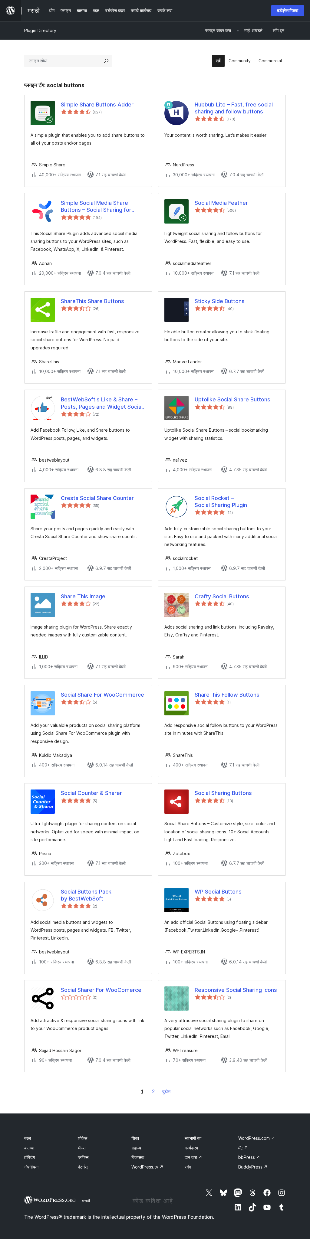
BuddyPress (253, 1166)
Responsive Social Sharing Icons (236, 990)
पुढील (166, 1091)
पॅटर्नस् (82, 1166)
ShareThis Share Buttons (92, 301)
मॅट (243, 1147)
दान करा (193, 1157)
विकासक (137, 1157)
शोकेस (82, 1138)
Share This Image (83, 596)
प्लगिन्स (83, 1157)
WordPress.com (256, 1138)
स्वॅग (188, 1166)
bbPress (249, 1157)
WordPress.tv (147, 1166)
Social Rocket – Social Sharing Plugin (221, 501)
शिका (135, 1138)
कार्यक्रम (191, 1147)
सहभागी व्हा (193, 1138)
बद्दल (27, 1138)
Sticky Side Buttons (220, 301)
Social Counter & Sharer (91, 793)
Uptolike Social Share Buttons (232, 399)
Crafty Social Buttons (222, 596)
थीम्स (81, 1147)
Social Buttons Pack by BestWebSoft (86, 895)
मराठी (86, 1200)
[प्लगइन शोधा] (106, 61)
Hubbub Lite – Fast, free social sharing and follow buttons (234, 108)
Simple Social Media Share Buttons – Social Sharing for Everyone (96, 207)
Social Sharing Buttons (223, 793)
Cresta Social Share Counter (97, 498)
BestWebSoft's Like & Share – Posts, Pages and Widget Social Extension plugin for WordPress (102, 403)
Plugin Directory (40, 30)
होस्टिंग (29, 1157)
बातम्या (29, 1147)
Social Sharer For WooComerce (101, 990)
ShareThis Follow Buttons (227, 694)
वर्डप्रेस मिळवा (287, 10)
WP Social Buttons (218, 891)
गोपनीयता (31, 1166)
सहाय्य (136, 1147)
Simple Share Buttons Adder (97, 104)
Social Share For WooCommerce (102, 694)
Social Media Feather (221, 203)
